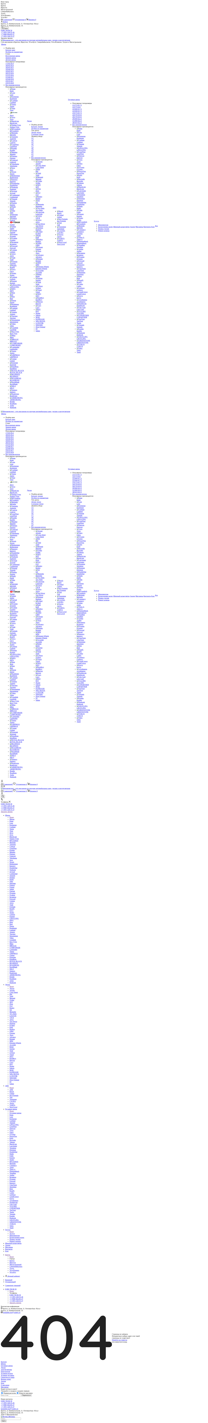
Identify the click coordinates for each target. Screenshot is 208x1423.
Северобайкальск (16, 1266)
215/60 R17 (10, 77)
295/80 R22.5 (77, 119)
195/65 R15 (10, 71)
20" (32, 152)
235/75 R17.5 (77, 113)
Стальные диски (37, 134)
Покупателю (5, 1371)
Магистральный (15, 1264)
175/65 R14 (10, 64)
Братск (12, 1261)
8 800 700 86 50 (6, 30)
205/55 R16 (10, 73)
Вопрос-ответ (6, 1379)
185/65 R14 (10, 65)
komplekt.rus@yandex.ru (11, 1312)
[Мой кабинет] (2, 782)
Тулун (12, 1268)
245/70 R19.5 (77, 115)
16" (32, 144)
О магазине (5, 1385)
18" (32, 148)
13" (32, 138)
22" (32, 156)
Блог (2, 1383)
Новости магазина (26, 1393)
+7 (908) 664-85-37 (7, 34)
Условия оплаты (7, 1373)
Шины (12, 819)
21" (32, 154)
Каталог (4, 1362)
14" (32, 140)
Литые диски (36, 132)
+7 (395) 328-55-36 (7, 32)
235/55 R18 (10, 83)
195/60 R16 (10, 69)
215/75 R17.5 (77, 105)
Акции (3, 1381)
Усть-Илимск (14, 1270)
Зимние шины (11, 58)
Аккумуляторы (6, 1369)
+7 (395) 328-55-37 (7, 36)
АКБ (11, 1090)
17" (32, 146)
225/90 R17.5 (77, 111)
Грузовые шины (15, 1113)
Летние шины (11, 60)
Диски (12, 988)
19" (32, 150)
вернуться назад (121, 1342)
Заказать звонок (7, 812)
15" (32, 142)
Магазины (4, 1387)
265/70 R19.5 (77, 117)
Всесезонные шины (13, 56)
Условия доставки (7, 1375)
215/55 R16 (10, 75)
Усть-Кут (13, 1272)
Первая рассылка (9, 1393)
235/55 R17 (10, 81)
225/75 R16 (76, 107)
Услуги (12, 1234)
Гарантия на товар (7, 1377)
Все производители (13, 85)
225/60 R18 (10, 79)
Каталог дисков (37, 127)
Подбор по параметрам (14, 52)
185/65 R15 (10, 67)
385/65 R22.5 (77, 123)
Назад (12, 817)
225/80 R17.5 (77, 109)
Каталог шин (10, 50)
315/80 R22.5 (77, 121)
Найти (4, 1421)
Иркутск (13, 1262)
